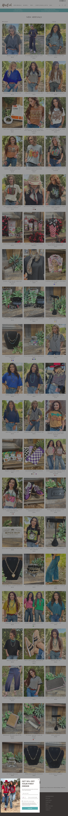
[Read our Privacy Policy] (37, 803)
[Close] (38, 779)
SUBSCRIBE (30, 808)
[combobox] (24, 797)
